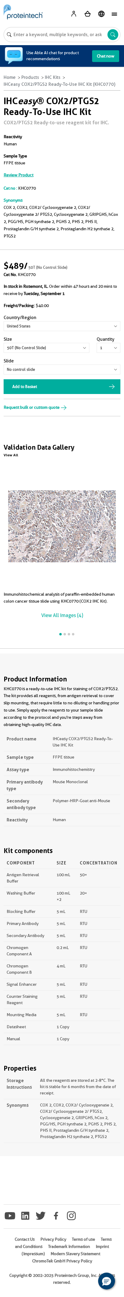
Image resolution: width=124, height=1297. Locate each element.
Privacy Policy (53, 1239)
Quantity (105, 339)
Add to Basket (24, 386)
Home (10, 77)
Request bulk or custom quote (32, 407)
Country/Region (20, 317)
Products (30, 77)
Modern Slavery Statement (75, 1253)
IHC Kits (52, 77)
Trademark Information (69, 1246)
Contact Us (25, 1239)
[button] (106, 1281)
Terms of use (83, 1239)
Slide (9, 361)
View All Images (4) (62, 615)
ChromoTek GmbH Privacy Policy (62, 1260)
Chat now (105, 56)
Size (8, 339)
